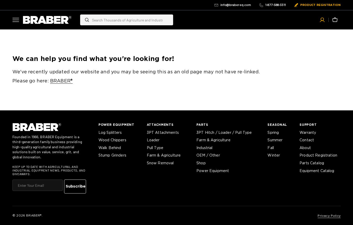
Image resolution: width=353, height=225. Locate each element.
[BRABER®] (47, 19)
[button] (322, 20)
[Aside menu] (17, 20)
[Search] (84, 20)
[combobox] (131, 20)
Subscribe (76, 186)
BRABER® (61, 81)
